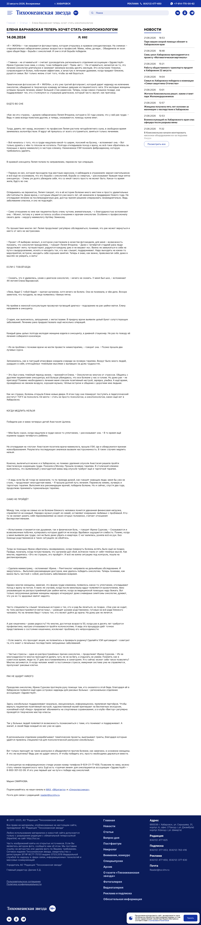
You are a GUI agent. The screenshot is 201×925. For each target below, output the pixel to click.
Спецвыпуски (113, 861)
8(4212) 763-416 (178, 850)
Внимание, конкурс (116, 855)
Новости (109, 826)
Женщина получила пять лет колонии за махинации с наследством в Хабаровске (166, 108)
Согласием (153, 920)
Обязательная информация (122, 899)
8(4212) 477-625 (159, 840)
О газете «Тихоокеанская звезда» (121, 874)
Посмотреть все (156, 144)
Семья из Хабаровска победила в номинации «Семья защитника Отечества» (169, 82)
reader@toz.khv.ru (50, 795)
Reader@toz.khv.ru (159, 869)
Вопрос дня (111, 837)
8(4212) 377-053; (159, 850)
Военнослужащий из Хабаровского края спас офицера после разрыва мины (169, 121)
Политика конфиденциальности (24, 884)
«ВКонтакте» (59, 789)
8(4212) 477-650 (152, 3)
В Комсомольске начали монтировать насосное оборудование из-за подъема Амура (165, 135)
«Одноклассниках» (79, 789)
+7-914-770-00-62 (184, 3)
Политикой (164, 920)
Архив (107, 866)
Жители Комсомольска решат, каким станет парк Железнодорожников (169, 95)
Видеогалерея (113, 887)
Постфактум (112, 843)
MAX (48, 789)
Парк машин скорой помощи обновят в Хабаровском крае (165, 43)
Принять (190, 918)
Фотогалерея (112, 881)
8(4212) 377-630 (178, 859)
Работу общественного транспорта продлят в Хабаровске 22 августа (168, 69)
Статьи (24, 22)
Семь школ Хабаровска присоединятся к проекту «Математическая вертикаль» (166, 56)
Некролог (110, 849)
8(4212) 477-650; (159, 859)
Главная (11, 22)
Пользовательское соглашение (24, 881)
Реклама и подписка (117, 893)
